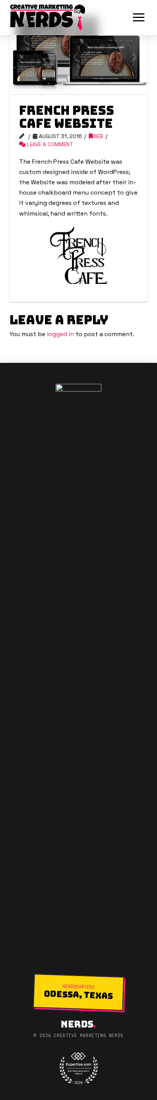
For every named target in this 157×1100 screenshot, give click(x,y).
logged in (60, 334)
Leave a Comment (49, 144)
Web (98, 136)
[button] (139, 17)
